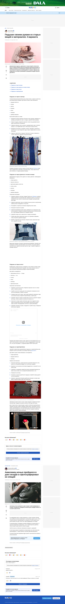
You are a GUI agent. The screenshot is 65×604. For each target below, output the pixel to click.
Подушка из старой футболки (17, 91)
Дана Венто (33, 350)
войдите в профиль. (35, 565)
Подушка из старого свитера (16, 85)
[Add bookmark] (6, 78)
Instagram (36, 590)
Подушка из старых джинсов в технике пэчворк (20, 87)
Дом (6, 10)
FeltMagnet (34, 196)
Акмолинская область (8, 547)
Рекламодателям (56, 598)
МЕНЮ (8, 7)
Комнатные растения (17, 10)
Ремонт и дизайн (38, 10)
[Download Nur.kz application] (32, 3)
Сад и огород (11, 10)
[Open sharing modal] (6, 75)
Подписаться (36, 538)
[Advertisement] (32, 20)
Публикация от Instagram (23, 338)
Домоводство (24, 10)
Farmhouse (35, 168)
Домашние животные (31, 10)
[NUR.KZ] (32, 7)
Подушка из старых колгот (16, 89)
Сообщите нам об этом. (25, 432)
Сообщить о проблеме (47, 598)
